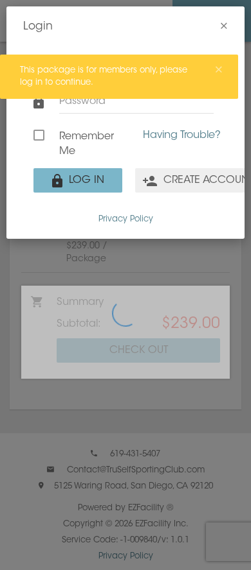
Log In (85, 180)
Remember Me (86, 144)
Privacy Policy (125, 219)
